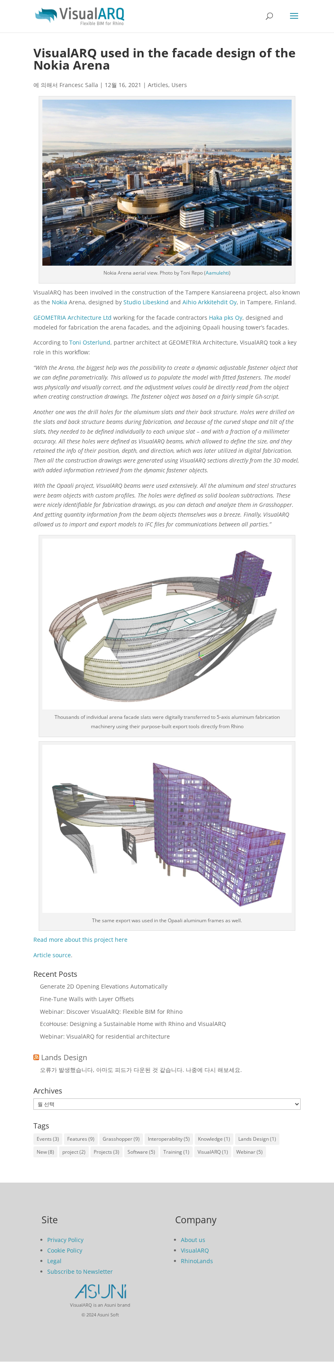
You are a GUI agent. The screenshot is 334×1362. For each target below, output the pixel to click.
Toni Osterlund (89, 342)
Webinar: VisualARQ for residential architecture (105, 1036)
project (74, 1151)
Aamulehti (217, 272)
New (45, 1151)
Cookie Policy (64, 1250)
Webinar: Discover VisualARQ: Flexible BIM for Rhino (111, 1011)
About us (193, 1240)
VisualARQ (213, 1151)
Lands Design (64, 1057)
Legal (54, 1261)
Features (80, 1138)
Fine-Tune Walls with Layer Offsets (87, 999)
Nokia (59, 302)
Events (48, 1138)
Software (141, 1151)
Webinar (249, 1151)
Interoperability (169, 1138)
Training (176, 1151)
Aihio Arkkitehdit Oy (209, 302)
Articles (158, 85)
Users (179, 85)
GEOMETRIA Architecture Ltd (72, 317)
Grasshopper (121, 1138)
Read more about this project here (80, 939)
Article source (52, 955)
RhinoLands (197, 1261)
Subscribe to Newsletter (80, 1271)
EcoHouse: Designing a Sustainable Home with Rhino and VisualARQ (133, 1024)
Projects (106, 1151)
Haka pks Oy (225, 317)
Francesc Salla (78, 85)
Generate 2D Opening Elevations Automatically (103, 986)
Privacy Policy (65, 1240)
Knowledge (214, 1138)
